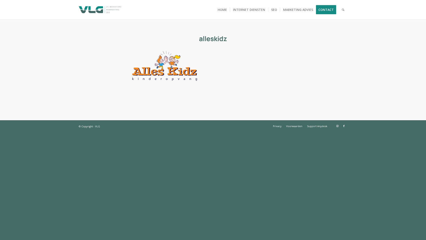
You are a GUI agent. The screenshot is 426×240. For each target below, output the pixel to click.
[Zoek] (343, 10)
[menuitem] (222, 10)
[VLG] (100, 10)
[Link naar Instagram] (337, 126)
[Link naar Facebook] (344, 126)
